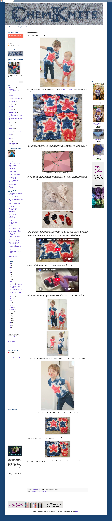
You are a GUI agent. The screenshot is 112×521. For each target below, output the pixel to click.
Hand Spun (11, 106)
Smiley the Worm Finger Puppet (15, 248)
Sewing (10, 141)
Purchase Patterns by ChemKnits (15, 131)
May (11, 303)
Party (10, 125)
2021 (10, 272)
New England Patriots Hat (14, 236)
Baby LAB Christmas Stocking (15, 203)
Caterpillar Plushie (12, 212)
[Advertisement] (14, 383)
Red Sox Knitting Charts (14, 245)
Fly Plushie (11, 220)
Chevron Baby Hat (12, 214)
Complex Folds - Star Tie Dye (16, 292)
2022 (10, 270)
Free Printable (12, 100)
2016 (10, 313)
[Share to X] (49, 489)
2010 (10, 324)
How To (43, 491)
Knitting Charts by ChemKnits (15, 110)
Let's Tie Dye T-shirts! (67, 89)
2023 (10, 269)
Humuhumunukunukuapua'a (15, 228)
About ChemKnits (11, 341)
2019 (10, 276)
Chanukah (11, 89)
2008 (10, 327)
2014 (10, 316)
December (12, 281)
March (11, 307)
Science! (10, 140)
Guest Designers (12, 101)
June (11, 302)
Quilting (10, 134)
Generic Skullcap (12, 223)
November (12, 283)
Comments (11, 45)
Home (58, 495)
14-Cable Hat (11, 197)
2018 (10, 277)
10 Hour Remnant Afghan (14, 196)
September (12, 296)
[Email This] (46, 489)
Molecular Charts (12, 120)
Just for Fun (11, 109)
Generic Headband (13, 222)
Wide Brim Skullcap (13, 256)
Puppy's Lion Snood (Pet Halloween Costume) (14, 243)
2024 (10, 267)
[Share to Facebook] (51, 489)
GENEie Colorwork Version (14, 173)
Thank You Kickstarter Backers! (16, 284)
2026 (10, 263)
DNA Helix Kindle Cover (14, 169)
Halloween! (11, 103)
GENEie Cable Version (13, 171)
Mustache (11, 234)
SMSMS (10, 138)
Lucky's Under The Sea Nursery (15, 115)
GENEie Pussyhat (12, 177)
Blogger (77, 511)
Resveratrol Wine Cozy (13, 184)
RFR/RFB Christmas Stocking (15, 246)
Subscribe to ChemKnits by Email (14, 357)
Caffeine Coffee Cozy (13, 166)
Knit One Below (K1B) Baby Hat (15, 231)
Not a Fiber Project (12, 124)
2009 (10, 325)
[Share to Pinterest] (52, 489)
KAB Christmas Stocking (14, 230)
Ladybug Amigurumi (13, 233)
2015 (10, 315)
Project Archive (12, 130)
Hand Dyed (39, 491)
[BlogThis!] (48, 489)
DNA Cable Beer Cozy (13, 168)
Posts (10, 43)
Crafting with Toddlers (13, 90)
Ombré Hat (11, 237)
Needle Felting (12, 122)
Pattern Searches (12, 127)
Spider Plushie (12, 249)
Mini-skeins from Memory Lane (16, 291)
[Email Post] (43, 489)
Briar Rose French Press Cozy (15, 206)
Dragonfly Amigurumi (13, 216)
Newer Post (30, 495)
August (11, 298)
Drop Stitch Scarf (12, 217)
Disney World (11, 95)
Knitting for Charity (12, 114)
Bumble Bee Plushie (13, 208)
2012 (10, 320)
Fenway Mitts (11, 219)
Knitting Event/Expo (13, 112)
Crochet (10, 92)
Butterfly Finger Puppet (13, 209)
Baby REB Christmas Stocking (15, 205)
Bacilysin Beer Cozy (13, 165)
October (12, 295)
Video (46, 491)
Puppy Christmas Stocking (14, 240)
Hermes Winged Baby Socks (15, 226)
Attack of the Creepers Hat (14, 202)
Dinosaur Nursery (12, 93)
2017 (10, 279)
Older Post (85, 495)
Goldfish (10, 225)
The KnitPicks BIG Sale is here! (16, 289)
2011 (10, 322)
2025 (10, 265)
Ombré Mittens (12, 239)
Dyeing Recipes (34, 491)
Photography (11, 128)
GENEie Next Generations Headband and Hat (14, 175)
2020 (10, 274)
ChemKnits (34, 489)
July (11, 300)
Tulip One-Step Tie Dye (34, 234)
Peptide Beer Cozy (13, 183)
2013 (10, 318)
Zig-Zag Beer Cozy (13, 258)
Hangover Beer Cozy (13, 178)
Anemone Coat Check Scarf (98, 155)
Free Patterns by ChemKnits (14, 98)
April (11, 305)
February (12, 309)
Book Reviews (12, 87)
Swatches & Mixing (13, 143)
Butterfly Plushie (12, 211)
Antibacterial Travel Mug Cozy (15, 163)
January (12, 311)
